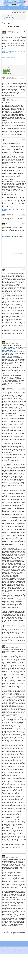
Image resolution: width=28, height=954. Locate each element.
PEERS (14, 931)
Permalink (23, 77)
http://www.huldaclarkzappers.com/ (11, 351)
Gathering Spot (5, 8)
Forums (4, 15)
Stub (11, 33)
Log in (5, 73)
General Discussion (8, 17)
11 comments (6, 71)
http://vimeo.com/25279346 (9, 57)
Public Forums (11, 15)
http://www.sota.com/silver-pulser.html (12, 348)
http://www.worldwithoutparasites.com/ (11, 356)
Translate (23, 12)
